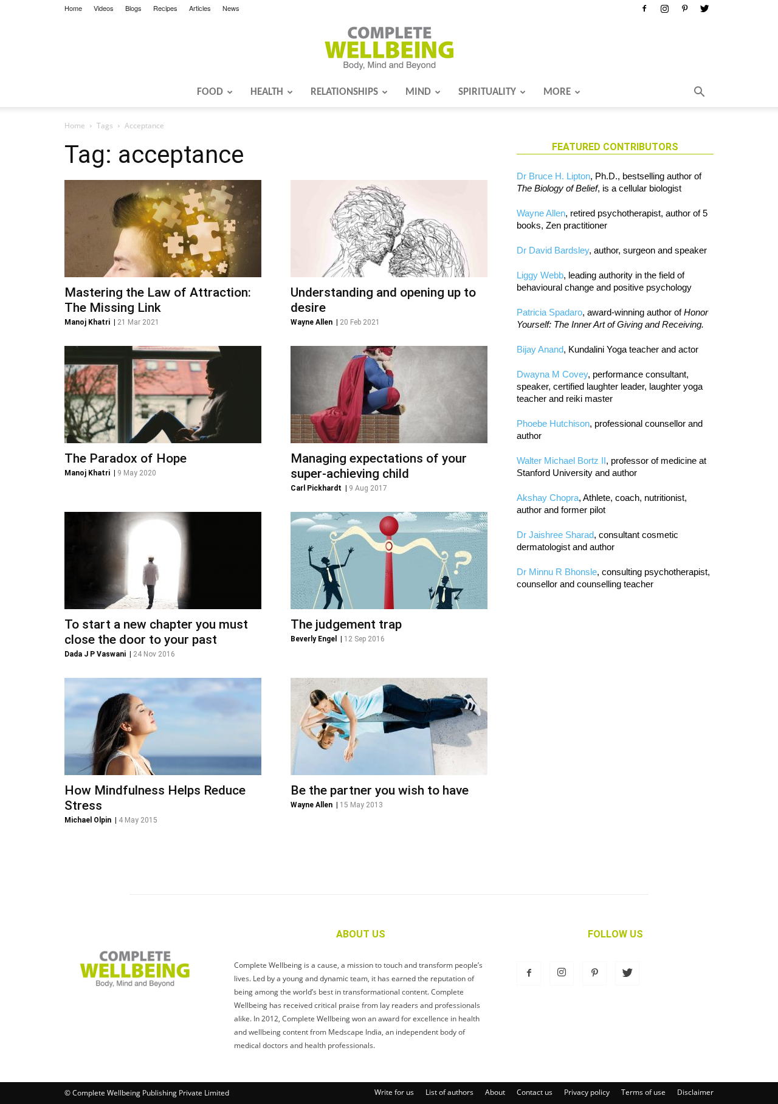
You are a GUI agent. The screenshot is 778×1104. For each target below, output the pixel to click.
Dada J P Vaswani (95, 654)
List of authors (449, 1092)
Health (266, 92)
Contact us (535, 1092)
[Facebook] (644, 8)
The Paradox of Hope (125, 458)
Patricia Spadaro (549, 312)
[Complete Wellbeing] (389, 48)
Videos (104, 8)
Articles (200, 8)
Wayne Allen (311, 322)
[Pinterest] (684, 8)
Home (73, 8)
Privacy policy (587, 1092)
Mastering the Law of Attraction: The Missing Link (157, 300)
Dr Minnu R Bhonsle (557, 572)
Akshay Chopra (548, 497)
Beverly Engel (314, 639)
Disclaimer (695, 1092)
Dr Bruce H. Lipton (553, 176)
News (230, 8)
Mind (418, 92)
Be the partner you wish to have (380, 790)
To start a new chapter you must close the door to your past (156, 632)
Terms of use (643, 1092)
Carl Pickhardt (316, 488)
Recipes (165, 8)
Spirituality (487, 92)
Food (210, 92)
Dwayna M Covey (552, 374)
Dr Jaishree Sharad (555, 535)
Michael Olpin (87, 820)
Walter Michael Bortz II (561, 460)
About (495, 1092)
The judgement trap (346, 624)
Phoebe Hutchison (553, 423)
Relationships (344, 92)
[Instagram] (664, 8)
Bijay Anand (540, 349)
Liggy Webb (540, 275)
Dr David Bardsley (553, 250)
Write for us (394, 1092)
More (557, 92)
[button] (699, 93)
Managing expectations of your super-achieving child (379, 466)
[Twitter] (704, 8)
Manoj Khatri (87, 322)
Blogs (133, 8)
